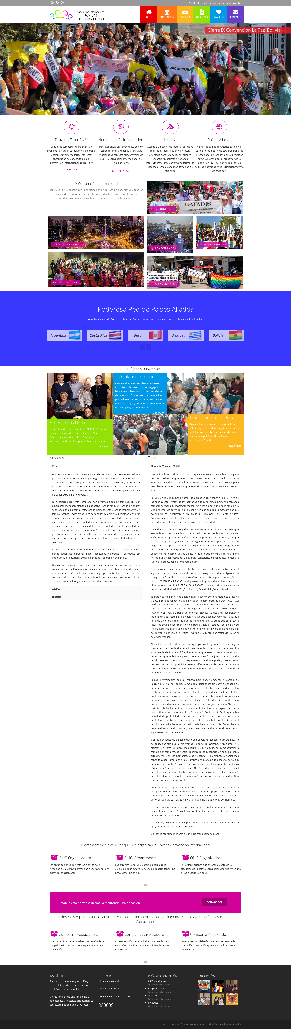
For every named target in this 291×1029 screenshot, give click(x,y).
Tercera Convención (164, 283)
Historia (56, 596)
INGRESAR (71, 169)
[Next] (142, 347)
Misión (56, 589)
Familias (219, 16)
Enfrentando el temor (69, 422)
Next (281, 73)
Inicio (149, 16)
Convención (167, 16)
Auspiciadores (156, 988)
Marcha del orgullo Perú (211, 417)
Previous (9, 73)
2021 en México (157, 981)
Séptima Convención (66, 282)
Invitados (153, 1002)
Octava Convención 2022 (68, 244)
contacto (128, 996)
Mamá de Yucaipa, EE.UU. (165, 466)
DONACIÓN (214, 902)
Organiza (153, 995)
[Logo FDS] (77, 14)
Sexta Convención (162, 209)
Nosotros (202, 16)
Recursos (185, 16)
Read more (104, 446)
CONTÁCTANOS (121, 171)
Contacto (235, 16)
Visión (55, 466)
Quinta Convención (163, 248)
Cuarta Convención (213, 244)
